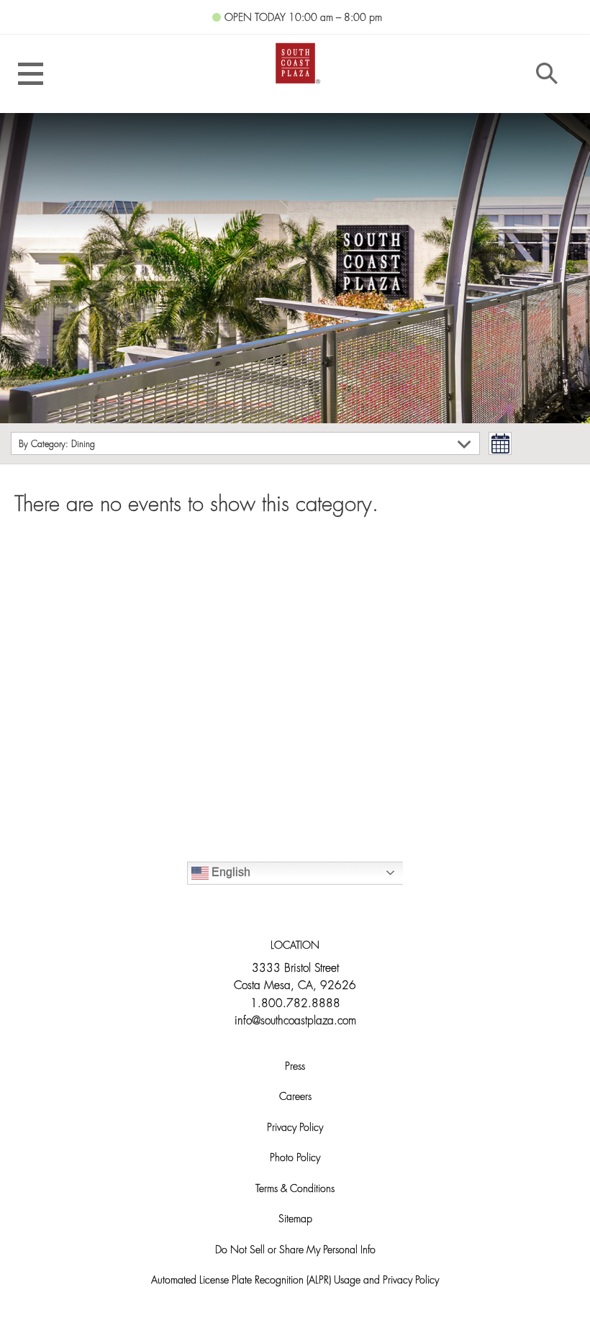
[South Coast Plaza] (295, 62)
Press (295, 1067)
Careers (295, 1097)
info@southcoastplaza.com (295, 1021)
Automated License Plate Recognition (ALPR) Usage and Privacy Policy (295, 1281)
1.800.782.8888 (295, 1004)
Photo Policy (295, 1158)
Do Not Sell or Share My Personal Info (295, 1250)
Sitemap (295, 1219)
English (229, 872)
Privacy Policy (295, 1128)
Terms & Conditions (295, 1189)
